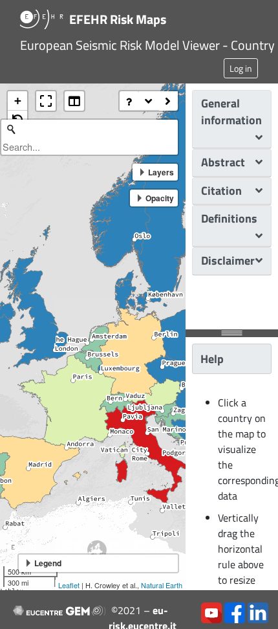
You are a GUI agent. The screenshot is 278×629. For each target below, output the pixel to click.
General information (231, 111)
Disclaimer (228, 260)
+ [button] (17, 100)
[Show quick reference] (129, 101)
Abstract (223, 162)
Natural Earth (161, 585)
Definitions (229, 218)
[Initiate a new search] (11, 129)
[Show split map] (74, 101)
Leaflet (69, 585)
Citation (221, 190)
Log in (241, 68)
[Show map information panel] (148, 101)
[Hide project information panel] (168, 101)
